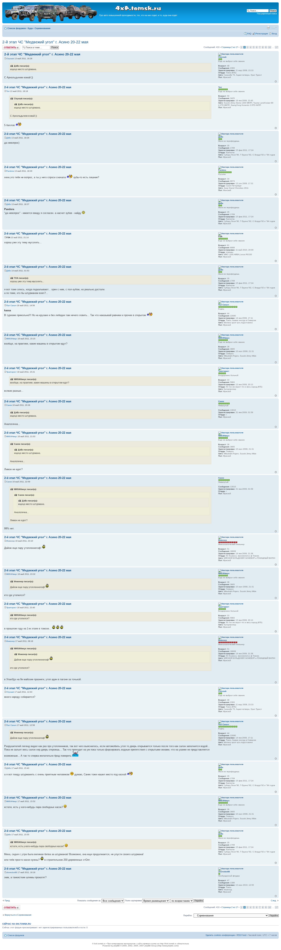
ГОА (8, 237)
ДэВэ (8, 138)
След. (273, 900)
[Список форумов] (51, 21)
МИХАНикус (11, 339)
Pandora (10, 171)
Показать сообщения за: (89, 900)
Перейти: (187, 915)
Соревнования (42, 28)
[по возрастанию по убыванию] (187, 900)
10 (269, 47)
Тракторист (11, 372)
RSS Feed (241, 935)
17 (276, 47)
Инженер (10, 541)
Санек (9, 405)
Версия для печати (268, 27)
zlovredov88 (11, 872)
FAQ (249, 33)
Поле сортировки (133, 900)
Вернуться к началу (276, 81)
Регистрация (262, 33)
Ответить (6, 46)
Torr (8, 91)
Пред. (7, 900)
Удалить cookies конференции (220, 935)
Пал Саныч (11, 305)
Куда (30, 28)
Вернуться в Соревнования (18, 915)
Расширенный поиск (267, 13)
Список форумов (16, 28)
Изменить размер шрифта (274, 27)
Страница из (229, 47)
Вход (274, 33)
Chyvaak (10, 58)
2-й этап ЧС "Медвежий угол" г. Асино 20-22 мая (45, 42)
